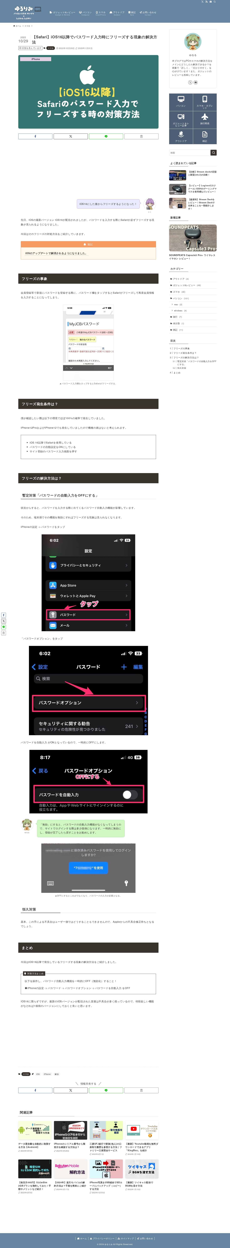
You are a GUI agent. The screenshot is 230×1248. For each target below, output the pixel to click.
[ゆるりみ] (27, 13)
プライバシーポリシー (103, 1238)
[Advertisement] (88, 166)
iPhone (47, 1074)
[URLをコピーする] (141, 136)
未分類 (178, 323)
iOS (38, 1074)
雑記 (178, 329)
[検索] (215, 1)
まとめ (177, 372)
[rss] (206, 1)
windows (180, 310)
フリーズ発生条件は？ (185, 352)
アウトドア (181, 278)
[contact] (211, 1)
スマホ (50, 48)
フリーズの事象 (182, 348)
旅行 (177, 316)
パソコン (181, 298)
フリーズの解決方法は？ (186, 357)
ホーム (83, 1238)
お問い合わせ (146, 1238)
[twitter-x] (202, 1)
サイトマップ (127, 1238)
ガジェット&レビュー (187, 285)
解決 (57, 1074)
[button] (35, 136)
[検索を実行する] (213, 153)
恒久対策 (181, 368)
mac (178, 304)
